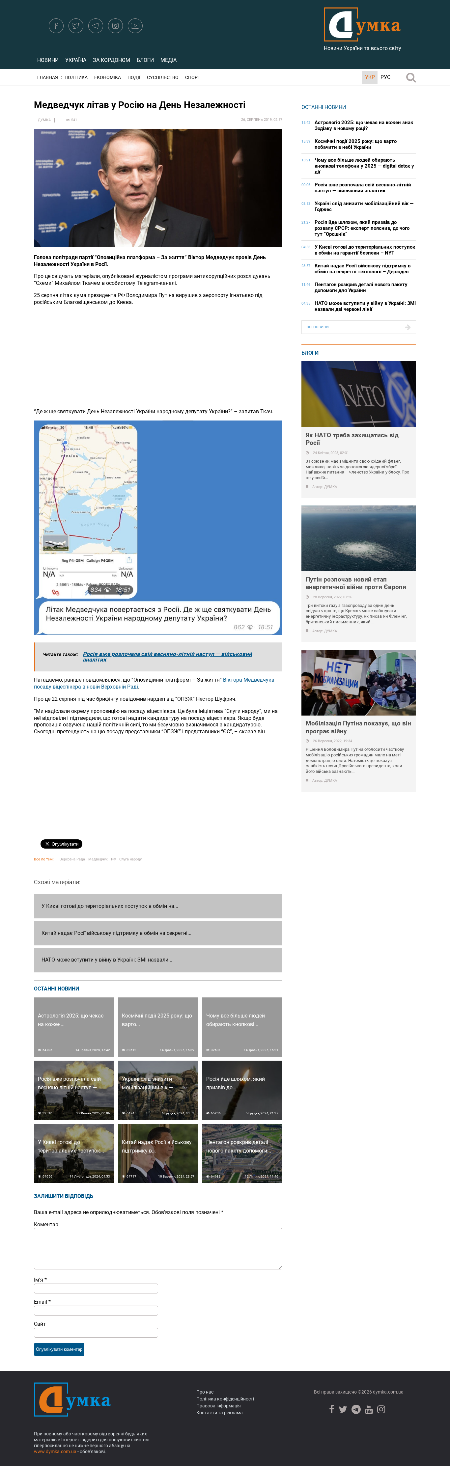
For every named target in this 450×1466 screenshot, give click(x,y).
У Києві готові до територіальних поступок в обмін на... (110, 906)
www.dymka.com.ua (55, 1451)
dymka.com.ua (388, 1392)
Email (42, 1302)
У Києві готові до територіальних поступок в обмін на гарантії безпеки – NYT (365, 250)
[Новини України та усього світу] (362, 38)
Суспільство (163, 77)
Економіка (107, 77)
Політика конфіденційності (225, 1398)
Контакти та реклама (219, 1412)
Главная (47, 77)
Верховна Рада (72, 859)
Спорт (192, 77)
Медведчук (98, 859)
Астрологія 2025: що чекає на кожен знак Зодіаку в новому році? (364, 125)
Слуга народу (130, 859)
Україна (75, 60)
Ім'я (40, 1280)
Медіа (168, 60)
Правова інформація (218, 1405)
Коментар (46, 1224)
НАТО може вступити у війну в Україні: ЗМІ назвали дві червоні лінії (365, 306)
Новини (48, 60)
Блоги (145, 60)
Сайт (40, 1324)
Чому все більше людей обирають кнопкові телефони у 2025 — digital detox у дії (364, 166)
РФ (113, 859)
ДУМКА (44, 120)
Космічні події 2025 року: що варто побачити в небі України (356, 144)
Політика (76, 77)
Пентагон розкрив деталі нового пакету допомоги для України (361, 287)
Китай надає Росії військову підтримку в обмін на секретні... (116, 933)
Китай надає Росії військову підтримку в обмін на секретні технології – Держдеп (362, 269)
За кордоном (111, 60)
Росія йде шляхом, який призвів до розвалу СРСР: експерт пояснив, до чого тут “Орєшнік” (362, 228)
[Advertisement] (158, 357)
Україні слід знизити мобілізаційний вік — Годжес (364, 206)
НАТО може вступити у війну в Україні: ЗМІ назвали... (107, 960)
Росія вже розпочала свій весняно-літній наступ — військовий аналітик (167, 657)
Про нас (204, 1392)
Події (133, 77)
